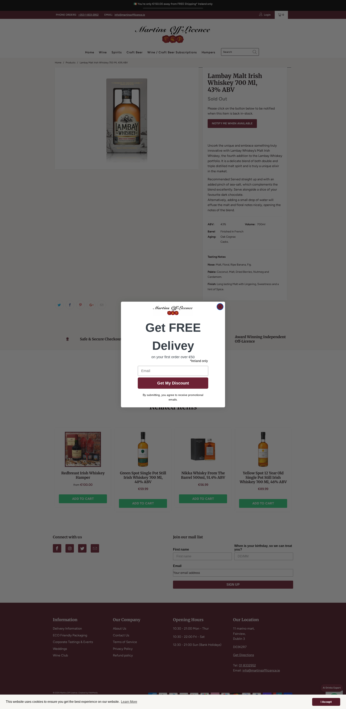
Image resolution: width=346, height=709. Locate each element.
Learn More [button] (129, 701)
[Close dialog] (220, 306)
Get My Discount (173, 383)
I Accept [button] (326, 702)
